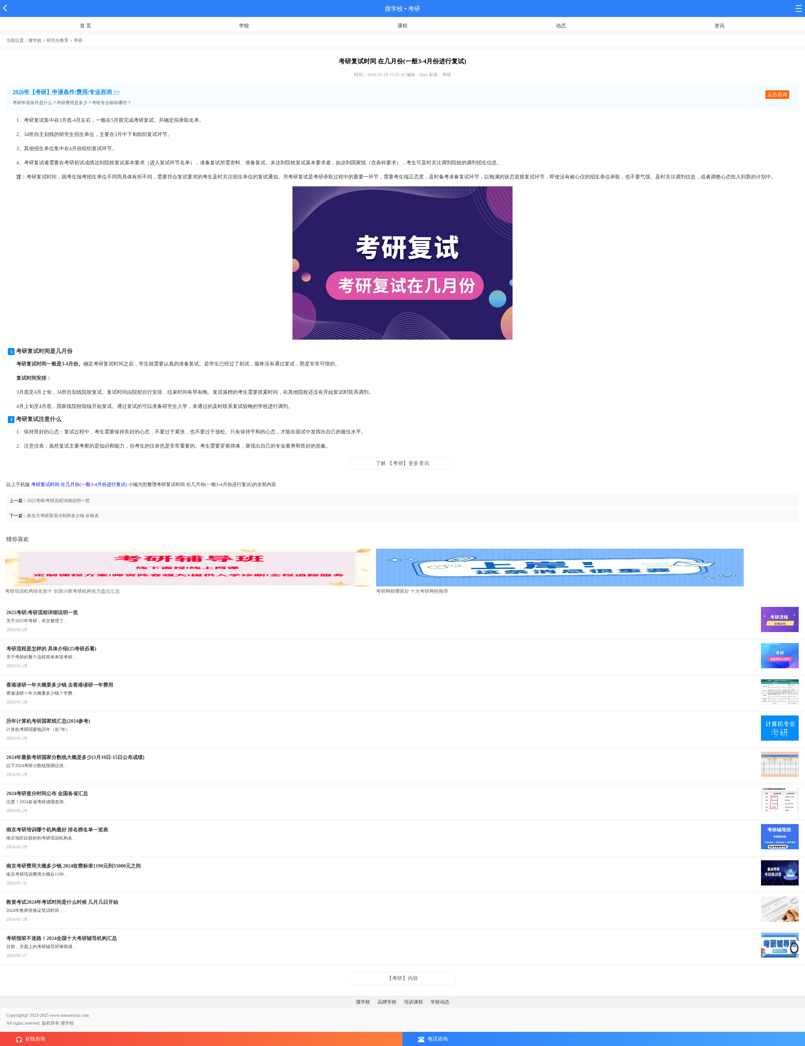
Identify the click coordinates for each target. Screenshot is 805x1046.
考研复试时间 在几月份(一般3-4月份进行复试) (79, 484)
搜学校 (394, 8)
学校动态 (439, 1001)
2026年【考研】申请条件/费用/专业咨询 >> (66, 92)
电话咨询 (438, 1039)
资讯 (719, 25)
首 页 (85, 25)
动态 (561, 25)
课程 (402, 25)
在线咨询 (35, 1039)
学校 (244, 25)
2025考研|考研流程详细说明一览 (58, 500)
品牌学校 (387, 1001)
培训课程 (413, 1001)
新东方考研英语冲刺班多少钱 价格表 (63, 515)
